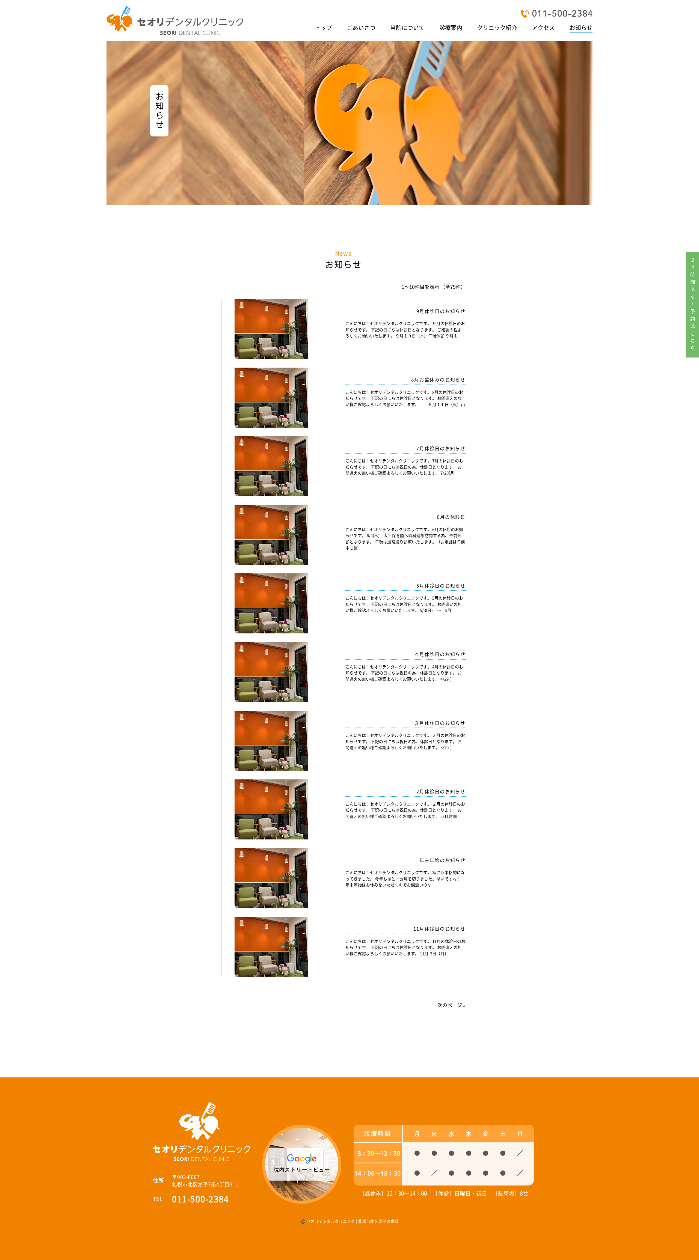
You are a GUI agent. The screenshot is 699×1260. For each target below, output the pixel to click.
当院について (407, 27)
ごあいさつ (361, 27)
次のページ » (451, 1005)
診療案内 (450, 27)
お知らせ (581, 27)
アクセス (543, 27)
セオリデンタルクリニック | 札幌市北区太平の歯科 (352, 1221)
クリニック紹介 (497, 27)
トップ (323, 27)
